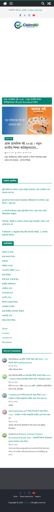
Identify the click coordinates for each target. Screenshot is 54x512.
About (5, 329)
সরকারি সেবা (7, 316)
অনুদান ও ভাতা (8, 252)
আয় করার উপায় (8, 257)
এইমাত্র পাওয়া (9, 138)
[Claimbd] (5, 4)
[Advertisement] (27, 69)
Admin (19, 152)
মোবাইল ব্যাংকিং (8, 307)
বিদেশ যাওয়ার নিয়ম (9, 302)
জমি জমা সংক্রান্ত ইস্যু (10, 279)
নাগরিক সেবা (7, 288)
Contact (5, 333)
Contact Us (7, 338)
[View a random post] (49, 4)
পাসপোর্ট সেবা (7, 293)
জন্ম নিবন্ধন (6, 275)
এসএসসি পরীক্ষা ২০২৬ (11, 270)
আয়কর (5, 261)
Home (15, 496)
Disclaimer (7, 342)
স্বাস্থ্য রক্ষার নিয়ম (8, 320)
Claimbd (12, 395)
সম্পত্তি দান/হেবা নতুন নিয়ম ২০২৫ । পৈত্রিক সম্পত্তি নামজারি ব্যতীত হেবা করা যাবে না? (29, 414)
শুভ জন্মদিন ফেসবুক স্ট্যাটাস (13, 311)
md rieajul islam (16, 411)
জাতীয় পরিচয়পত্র (8, 284)
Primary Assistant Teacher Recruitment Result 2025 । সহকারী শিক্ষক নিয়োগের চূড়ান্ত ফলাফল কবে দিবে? (30, 438)
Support (38, 496)
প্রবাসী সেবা (6, 298)
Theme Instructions (26, 496)
